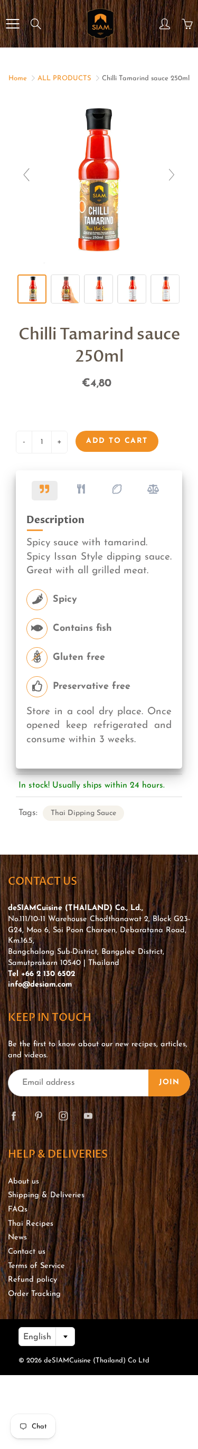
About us (23, 1182)
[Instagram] (63, 1116)
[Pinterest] (38, 1116)
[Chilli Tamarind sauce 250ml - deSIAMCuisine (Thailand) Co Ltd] (31, 289)
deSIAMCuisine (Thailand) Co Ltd (96, 1360)
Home (17, 78)
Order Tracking (34, 1294)
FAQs (17, 1210)
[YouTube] (88, 1116)
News (17, 1238)
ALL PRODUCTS (64, 78)
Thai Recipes (30, 1224)
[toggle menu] (12, 24)
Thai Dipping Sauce (83, 813)
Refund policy (32, 1280)
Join (169, 1082)
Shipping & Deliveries (46, 1195)
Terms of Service (36, 1266)
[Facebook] (13, 1116)
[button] (45, 490)
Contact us (26, 1252)
